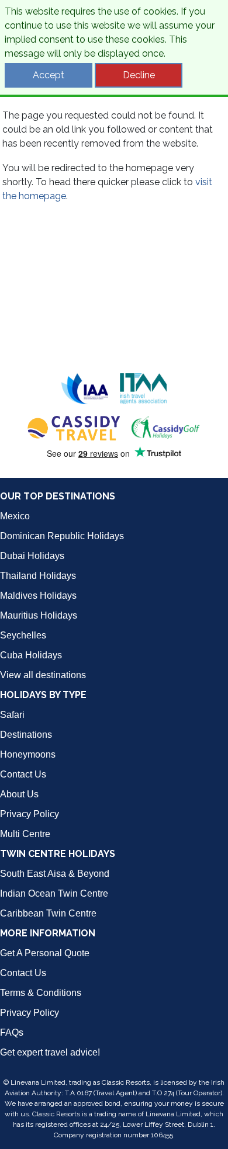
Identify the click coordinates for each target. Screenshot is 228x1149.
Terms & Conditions (40, 993)
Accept (48, 75)
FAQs (11, 1032)
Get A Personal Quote (44, 953)
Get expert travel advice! (50, 1052)
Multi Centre (25, 834)
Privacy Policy (29, 814)
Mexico (15, 516)
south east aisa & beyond (54, 874)
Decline (139, 75)
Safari (12, 715)
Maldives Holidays (38, 595)
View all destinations (43, 675)
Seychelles (23, 635)
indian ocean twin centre (54, 893)
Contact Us (23, 774)
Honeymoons (28, 754)
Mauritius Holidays (38, 615)
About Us (19, 794)
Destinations (26, 735)
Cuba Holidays (31, 655)
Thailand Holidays (38, 576)
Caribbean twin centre (48, 913)
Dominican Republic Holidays (62, 536)
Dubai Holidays (32, 556)
